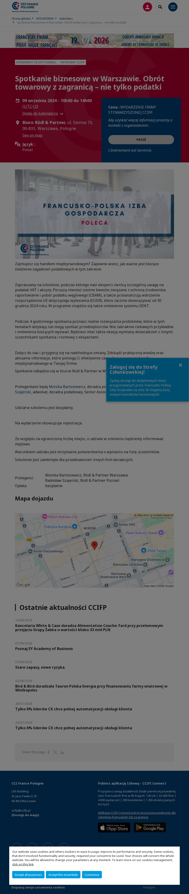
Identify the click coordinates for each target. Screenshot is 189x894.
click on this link (23, 864)
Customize (92, 875)
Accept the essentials (63, 875)
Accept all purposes (28, 875)
